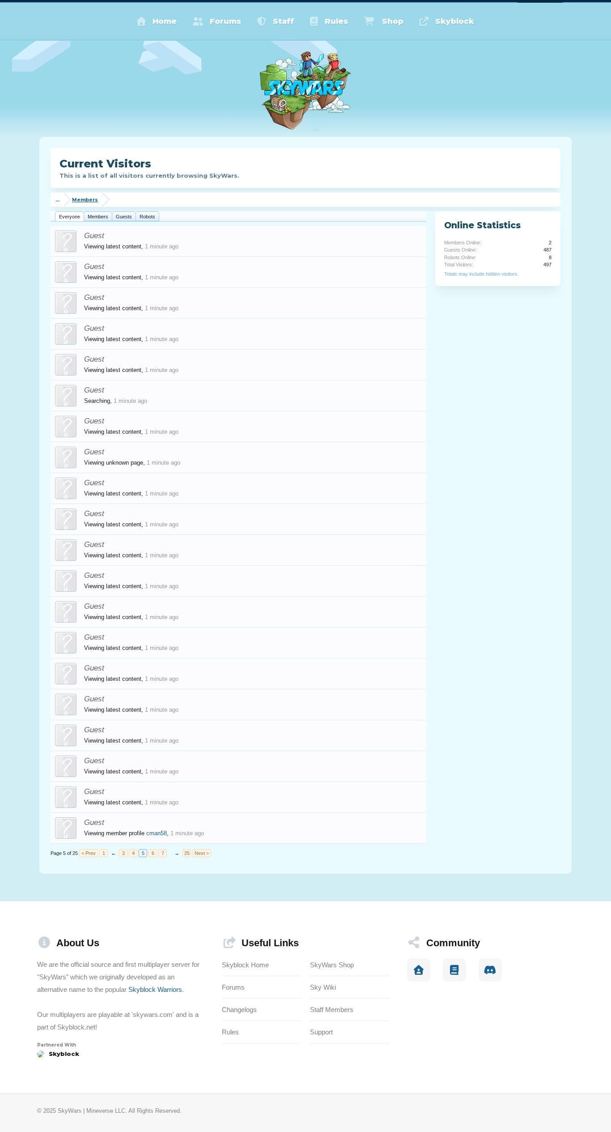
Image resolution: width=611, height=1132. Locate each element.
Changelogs (239, 1009)
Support (321, 1032)
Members (98, 216)
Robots (147, 216)
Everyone (69, 216)
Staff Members (331, 1009)
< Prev (88, 853)
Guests (124, 216)
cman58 (156, 833)
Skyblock (454, 21)
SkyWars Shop (332, 965)
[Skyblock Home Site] (418, 970)
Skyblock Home (245, 965)
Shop (392, 21)
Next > (202, 853)
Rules (336, 21)
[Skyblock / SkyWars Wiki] (454, 970)
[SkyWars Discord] (490, 970)
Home (165, 21)
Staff (283, 21)
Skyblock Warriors (155, 989)
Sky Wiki (323, 987)
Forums (225, 21)
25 (187, 853)
